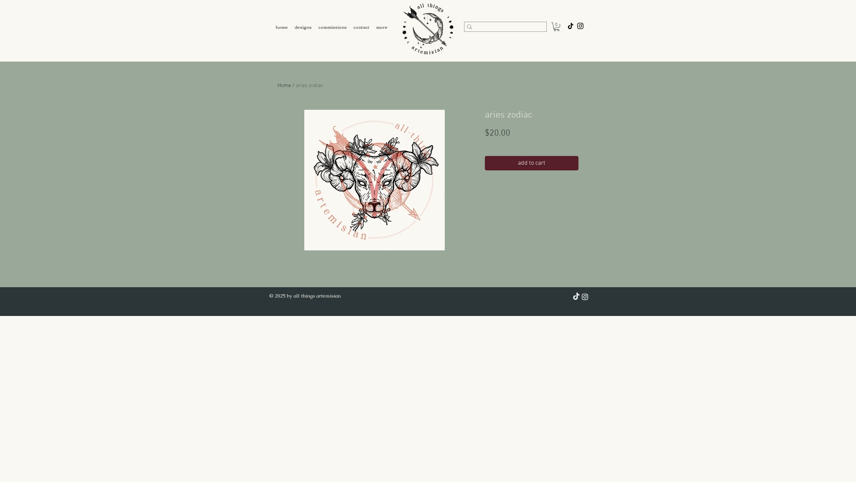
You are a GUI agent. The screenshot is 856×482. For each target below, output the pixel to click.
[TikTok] (570, 26)
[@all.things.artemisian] (580, 26)
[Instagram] (585, 297)
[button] (556, 26)
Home (284, 85)
